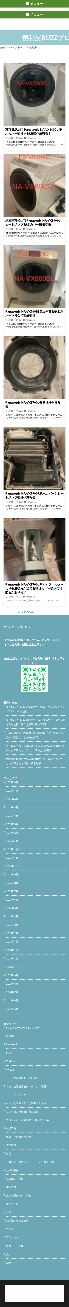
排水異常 (11, 1187)
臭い (8, 1254)
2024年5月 (12, 1008)
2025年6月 (12, 899)
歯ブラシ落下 (13, 1203)
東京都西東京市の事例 (18, 1195)
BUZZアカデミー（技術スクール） (25, 1027)
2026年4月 (12, 815)
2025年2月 (12, 933)
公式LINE (9, 658)
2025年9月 (12, 874)
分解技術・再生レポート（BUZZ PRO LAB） (30, 1162)
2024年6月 (12, 1000)
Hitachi (10, 1036)
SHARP (10, 1052)
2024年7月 (12, 992)
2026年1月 (12, 841)
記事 (8, 1262)
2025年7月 (12, 891)
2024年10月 (13, 967)
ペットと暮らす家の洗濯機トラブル (26, 1103)
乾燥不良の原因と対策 (18, 1136)
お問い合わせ (29, 644)
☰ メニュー (34, 4)
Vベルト (10, 1069)
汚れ (8, 1212)
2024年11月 (13, 958)
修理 (8, 1153)
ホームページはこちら (17, 627)
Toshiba (11, 1061)
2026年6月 (12, 799)
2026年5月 (12, 807)
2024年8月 (12, 983)
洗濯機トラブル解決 (17, 1220)
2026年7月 (12, 790)
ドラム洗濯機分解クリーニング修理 (26, 1086)
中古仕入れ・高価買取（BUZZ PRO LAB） (29, 1120)
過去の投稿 (25, 612)
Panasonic (12, 1044)
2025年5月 (12, 908)
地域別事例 (12, 1170)
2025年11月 (13, 857)
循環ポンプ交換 (15, 1178)
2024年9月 (12, 975)
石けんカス (12, 1237)
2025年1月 (12, 941)
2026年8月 (12, 782)
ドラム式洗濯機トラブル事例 (22, 1078)
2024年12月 (13, 950)
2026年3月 (12, 824)
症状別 (10, 1229)
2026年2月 (12, 832)
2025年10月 (13, 866)
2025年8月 (12, 883)
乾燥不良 (11, 1128)
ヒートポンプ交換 (16, 1094)
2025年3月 (12, 924)
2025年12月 (13, 849)
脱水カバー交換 (15, 1246)
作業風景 (11, 1145)
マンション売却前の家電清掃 (22, 1111)
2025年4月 (12, 916)
